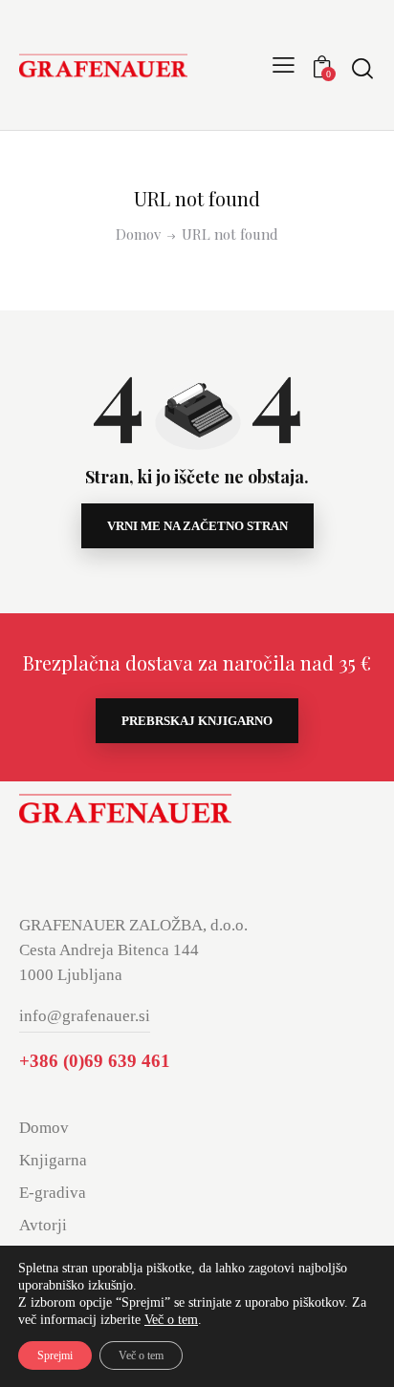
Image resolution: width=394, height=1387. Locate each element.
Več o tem (171, 1319)
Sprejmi (55, 1355)
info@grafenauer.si (84, 1016)
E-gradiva (52, 1193)
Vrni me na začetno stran (197, 526)
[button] (284, 65)
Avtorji (43, 1225)
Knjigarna (53, 1160)
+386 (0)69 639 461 (94, 1061)
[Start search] (362, 67)
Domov (138, 234)
